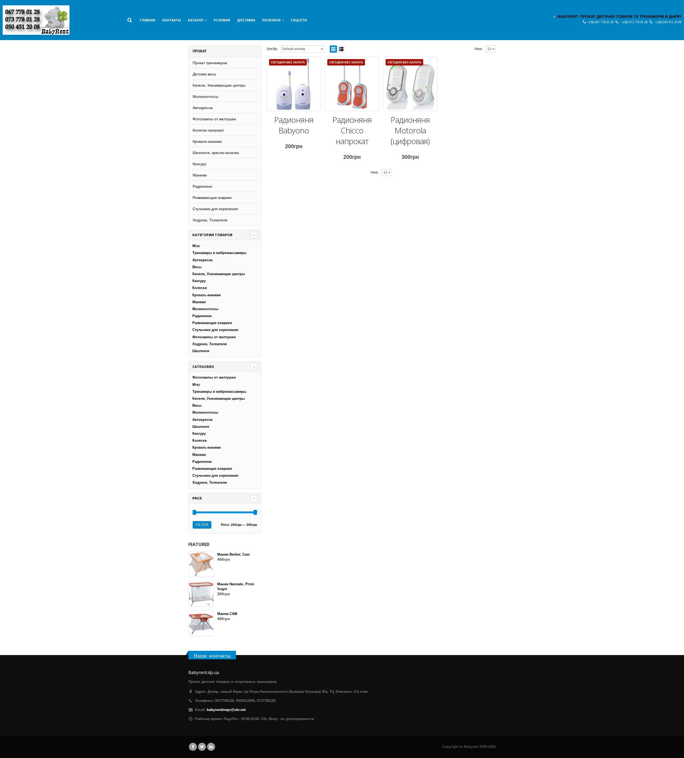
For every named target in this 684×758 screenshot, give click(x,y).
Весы (196, 267)
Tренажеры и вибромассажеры (219, 253)
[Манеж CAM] (201, 623)
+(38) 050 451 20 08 (668, 22)
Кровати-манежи (207, 141)
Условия (221, 20)
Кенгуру (199, 164)
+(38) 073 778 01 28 (634, 22)
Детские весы (204, 74)
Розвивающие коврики (212, 197)
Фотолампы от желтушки (214, 119)
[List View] (341, 49)
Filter (202, 524)
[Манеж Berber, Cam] (201, 564)
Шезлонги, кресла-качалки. (216, 153)
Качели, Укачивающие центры (219, 85)
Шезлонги (200, 351)
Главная (147, 20)
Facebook (193, 747)
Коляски (199, 288)
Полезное (271, 20)
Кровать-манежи (206, 295)
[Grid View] (333, 49)
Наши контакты (212, 655)
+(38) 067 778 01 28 (600, 22)
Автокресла (203, 108)
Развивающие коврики (212, 323)
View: (479, 49)
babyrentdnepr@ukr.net (226, 710)
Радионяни (202, 186)
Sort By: (272, 49)
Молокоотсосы (205, 96)
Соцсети (299, 20)
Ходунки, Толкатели (210, 220)
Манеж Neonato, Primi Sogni (235, 586)
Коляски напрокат (208, 130)
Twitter (202, 747)
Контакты (171, 20)
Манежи (200, 175)
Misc (196, 246)
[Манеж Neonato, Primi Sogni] (201, 594)
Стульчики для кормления (215, 209)
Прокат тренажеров (210, 63)
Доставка (246, 20)
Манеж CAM (227, 614)
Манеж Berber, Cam (233, 554)
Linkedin (211, 747)
